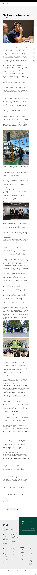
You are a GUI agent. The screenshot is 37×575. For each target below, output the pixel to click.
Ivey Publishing (22, 564)
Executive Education (6, 559)
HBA (5, 548)
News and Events (22, 553)
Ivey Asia (4, 536)
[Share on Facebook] (34, 49)
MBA (5, 550)
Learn (30, 548)
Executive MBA (6, 554)
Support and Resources (31, 558)
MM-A (5, 556)
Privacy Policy (19, 570)
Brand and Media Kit (30, 561)
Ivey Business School (5, 530)
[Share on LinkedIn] (34, 57)
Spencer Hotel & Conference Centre (14, 537)
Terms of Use (14, 570)
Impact (22, 549)
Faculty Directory (14, 549)
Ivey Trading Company (31, 564)
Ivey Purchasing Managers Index (22, 560)
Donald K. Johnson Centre (14, 530)
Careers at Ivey (14, 554)
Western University (25, 570)
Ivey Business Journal (23, 556)
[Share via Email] (34, 60)
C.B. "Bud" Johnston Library (30, 554)
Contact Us (14, 551)
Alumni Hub (31, 550)
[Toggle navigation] (33, 4)
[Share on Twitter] (34, 53)
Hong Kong (6, 562)
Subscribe (33, 528)
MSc (7, 501)
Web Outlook (31, 551)
